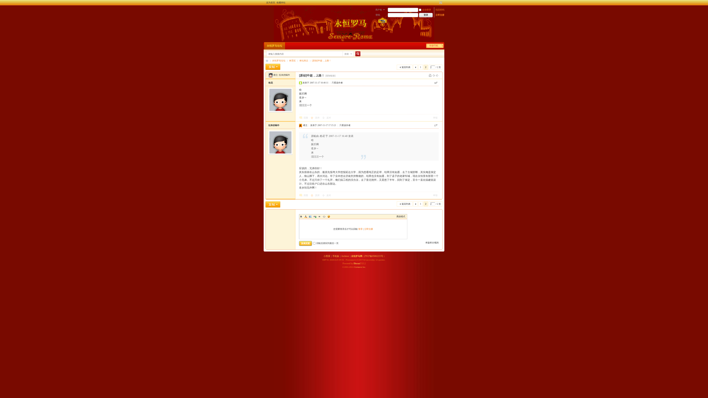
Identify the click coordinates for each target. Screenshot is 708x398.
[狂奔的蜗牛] (270, 75)
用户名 (378, 9)
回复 (306, 117)
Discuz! (357, 263)
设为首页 (270, 2)
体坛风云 (303, 60)
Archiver (345, 256)
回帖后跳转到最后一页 (327, 243)
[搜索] (357, 54)
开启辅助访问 (437, 2)
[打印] (430, 75)
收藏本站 (281, 2)
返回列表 (406, 67)
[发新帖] (273, 67)
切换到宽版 (440, 2)
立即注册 (439, 15)
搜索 (346, 54)
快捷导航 (433, 45)
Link (315, 216)
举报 (435, 117)
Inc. (364, 267)
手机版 (335, 256)
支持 (317, 117)
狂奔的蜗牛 (284, 75)
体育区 (292, 60)
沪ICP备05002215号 (373, 256)
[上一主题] (433, 75)
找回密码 (439, 9)
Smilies (329, 216)
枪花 (270, 82)
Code (324, 216)
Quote (319, 216)
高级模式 (400, 216)
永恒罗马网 (356, 256)
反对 (329, 117)
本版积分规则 (432, 242)
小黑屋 (327, 256)
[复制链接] (330, 75)
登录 (360, 229)
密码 (378, 15)
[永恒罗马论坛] (268, 10)
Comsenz (358, 267)
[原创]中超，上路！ (321, 60)
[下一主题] (437, 75)
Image (310, 216)
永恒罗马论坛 (274, 45)
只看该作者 (337, 82)
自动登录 (426, 9)
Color (306, 216)
